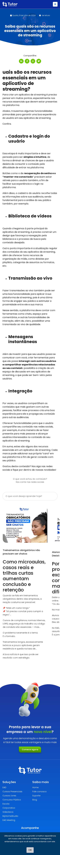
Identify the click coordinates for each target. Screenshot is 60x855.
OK (30, 850)
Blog (34, 799)
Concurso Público (11, 799)
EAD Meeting (8, 820)
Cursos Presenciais (12, 791)
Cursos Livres (9, 795)
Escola (5, 803)
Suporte (36, 795)
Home (35, 787)
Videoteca (7, 811)
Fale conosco (39, 791)
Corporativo (8, 807)
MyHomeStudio (10, 816)
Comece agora (30, 749)
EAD (4, 787)
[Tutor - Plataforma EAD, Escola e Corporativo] (9, 4)
